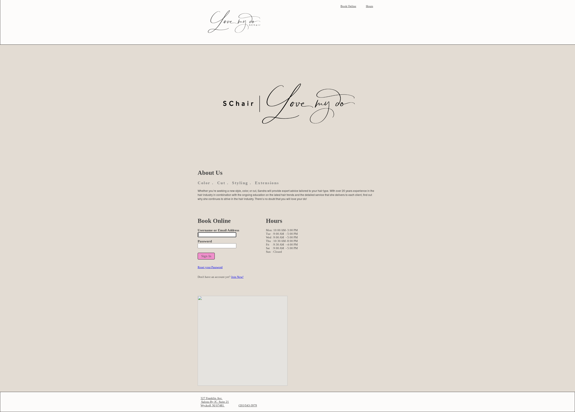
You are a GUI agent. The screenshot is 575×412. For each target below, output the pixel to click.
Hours (369, 6)
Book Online (348, 6)
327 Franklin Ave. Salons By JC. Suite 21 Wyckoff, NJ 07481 (215, 401)
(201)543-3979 (248, 405)
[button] (206, 256)
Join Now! (237, 277)
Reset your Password (210, 267)
